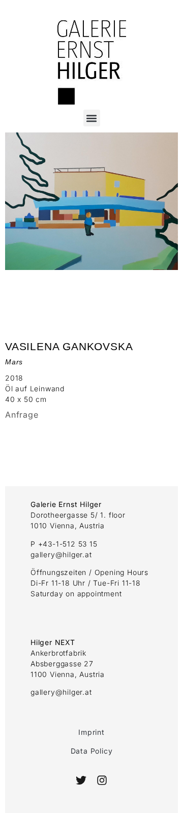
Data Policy (92, 751)
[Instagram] (101, 780)
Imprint (91, 732)
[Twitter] (81, 780)
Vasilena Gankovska (69, 346)
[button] (91, 118)
